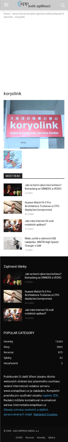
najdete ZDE (50, 395)
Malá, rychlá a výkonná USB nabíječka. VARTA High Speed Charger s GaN (41, 242)
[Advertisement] (34, 55)
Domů (7, 13)
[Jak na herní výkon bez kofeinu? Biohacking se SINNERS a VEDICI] (13, 189)
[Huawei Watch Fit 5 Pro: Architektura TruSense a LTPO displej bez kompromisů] (13, 207)
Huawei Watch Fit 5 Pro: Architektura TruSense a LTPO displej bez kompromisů (42, 206)
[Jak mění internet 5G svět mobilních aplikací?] (13, 225)
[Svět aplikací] (34, 4)
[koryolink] (34, 124)
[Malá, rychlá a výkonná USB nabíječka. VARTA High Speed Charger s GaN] (13, 243)
